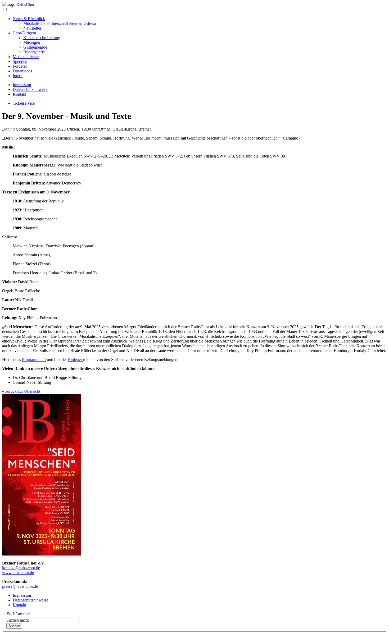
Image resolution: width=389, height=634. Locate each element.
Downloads (22, 71)
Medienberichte (26, 56)
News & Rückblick (29, 18)
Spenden (20, 61)
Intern (17, 75)
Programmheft (34, 359)
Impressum (22, 84)
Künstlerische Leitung (41, 37)
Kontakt (19, 94)
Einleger (75, 359)
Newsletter (32, 28)
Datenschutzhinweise (30, 89)
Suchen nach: (17, 620)
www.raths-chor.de (18, 572)
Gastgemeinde (35, 47)
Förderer (20, 66)
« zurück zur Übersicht (21, 391)
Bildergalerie (34, 52)
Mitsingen (31, 42)
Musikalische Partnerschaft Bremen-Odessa (59, 23)
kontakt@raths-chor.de (21, 568)
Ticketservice (24, 103)
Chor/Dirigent (24, 33)
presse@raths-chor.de (20, 586)
